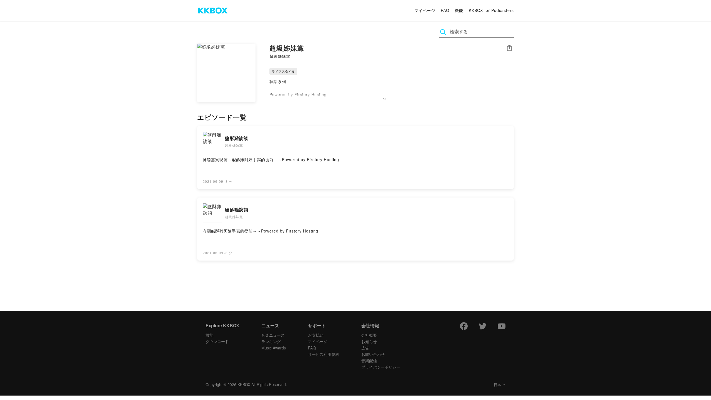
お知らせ (369, 341)
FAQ (445, 10)
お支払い (316, 335)
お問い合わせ (373, 354)
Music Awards (273, 348)
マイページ (424, 10)
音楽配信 (369, 360)
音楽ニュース (273, 335)
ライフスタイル (283, 71)
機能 (459, 10)
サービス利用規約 (323, 354)
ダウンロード (217, 341)
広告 (365, 348)
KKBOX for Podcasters (491, 10)
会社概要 (369, 335)
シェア (509, 48)
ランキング (271, 341)
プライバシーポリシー (380, 367)
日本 (497, 385)
